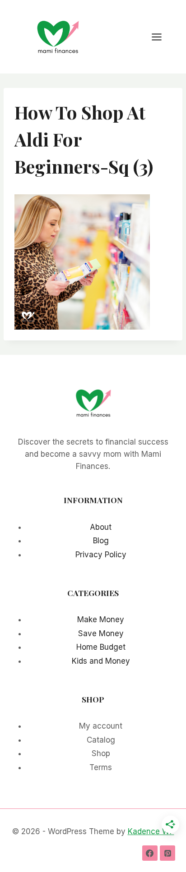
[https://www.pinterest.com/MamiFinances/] (167, 853)
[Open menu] (161, 36)
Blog (101, 540)
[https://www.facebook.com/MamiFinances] (150, 853)
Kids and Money (101, 660)
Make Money (100, 619)
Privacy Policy (100, 554)
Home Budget (101, 647)
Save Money (101, 633)
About (101, 527)
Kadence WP (151, 831)
